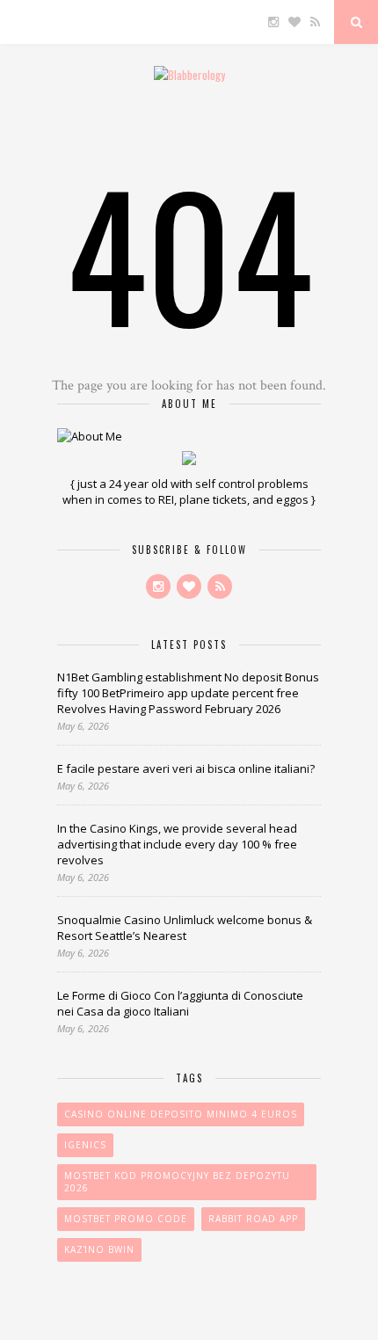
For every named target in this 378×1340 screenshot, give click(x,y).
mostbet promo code (125, 1219)
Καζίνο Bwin (99, 1249)
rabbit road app (253, 1219)
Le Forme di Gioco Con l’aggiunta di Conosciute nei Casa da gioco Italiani (180, 1003)
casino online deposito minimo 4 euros (180, 1114)
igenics (85, 1145)
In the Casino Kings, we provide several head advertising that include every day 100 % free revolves (177, 844)
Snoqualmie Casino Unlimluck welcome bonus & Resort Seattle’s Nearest (184, 927)
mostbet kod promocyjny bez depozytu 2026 (177, 1181)
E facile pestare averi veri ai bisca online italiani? (186, 768)
